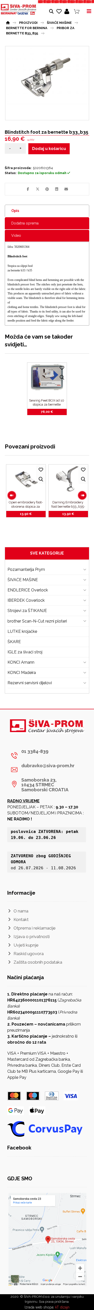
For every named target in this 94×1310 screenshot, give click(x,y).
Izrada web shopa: (39, 1307)
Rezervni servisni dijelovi (30, 682)
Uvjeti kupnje (26, 945)
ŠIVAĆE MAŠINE (23, 579)
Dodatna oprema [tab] (25, 223)
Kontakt (21, 919)
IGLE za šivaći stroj (25, 652)
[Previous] (11, 495)
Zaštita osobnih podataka (38, 962)
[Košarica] (76, 11)
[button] (28, 189)
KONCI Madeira (22, 672)
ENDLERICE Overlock (28, 590)
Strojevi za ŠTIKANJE (27, 610)
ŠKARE (14, 641)
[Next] (82, 495)
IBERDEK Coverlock (26, 600)
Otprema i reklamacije (35, 928)
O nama (21, 910)
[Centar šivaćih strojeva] (19, 9)
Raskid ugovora (29, 953)
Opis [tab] (15, 211)
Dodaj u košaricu (49, 148)
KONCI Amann (21, 662)
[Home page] (8, 22)
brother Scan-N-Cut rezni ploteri (37, 621)
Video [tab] (16, 236)
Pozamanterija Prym (26, 569)
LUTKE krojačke (22, 631)
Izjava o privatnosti (32, 936)
